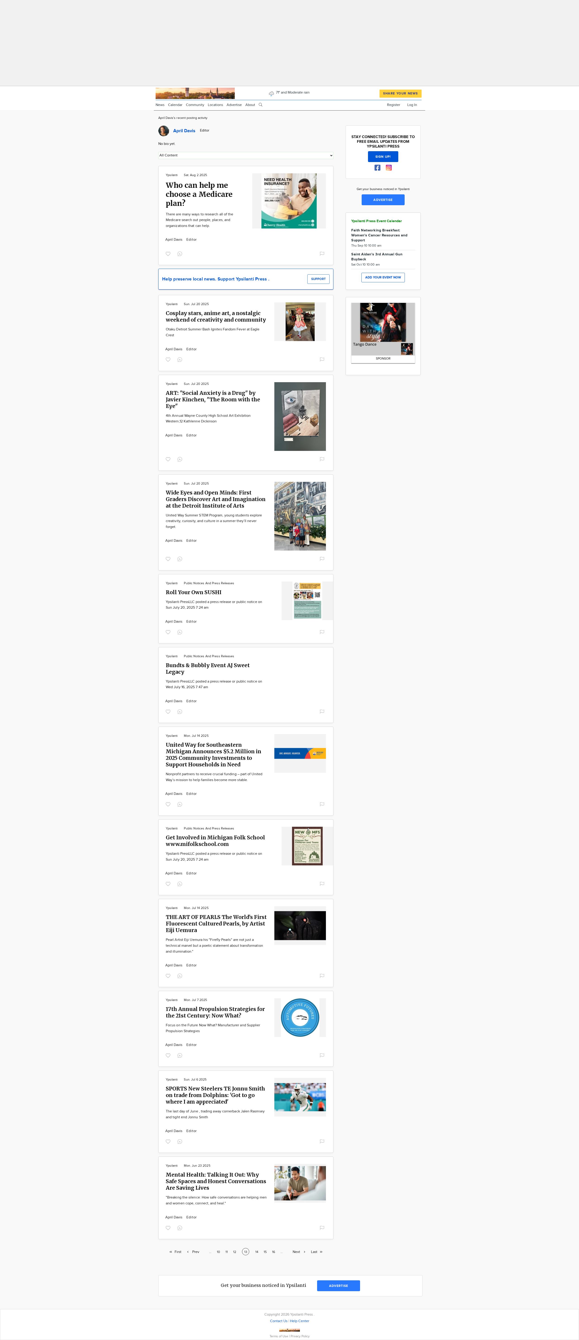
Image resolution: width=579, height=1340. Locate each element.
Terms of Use (279, 1336)
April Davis (174, 240)
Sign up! (383, 157)
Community (195, 105)
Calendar (175, 105)
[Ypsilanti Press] (195, 93)
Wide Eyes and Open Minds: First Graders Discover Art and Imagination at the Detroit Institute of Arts (216, 499)
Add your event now (383, 277)
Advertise (234, 105)
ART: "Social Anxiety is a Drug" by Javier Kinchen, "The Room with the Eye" (213, 399)
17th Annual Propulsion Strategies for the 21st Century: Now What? (215, 1012)
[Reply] (181, 253)
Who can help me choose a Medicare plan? (199, 194)
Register (393, 105)
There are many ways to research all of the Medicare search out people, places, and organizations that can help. (199, 220)
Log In (412, 105)
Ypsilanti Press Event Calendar (376, 221)
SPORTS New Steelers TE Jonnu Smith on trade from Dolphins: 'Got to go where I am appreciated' (215, 1095)
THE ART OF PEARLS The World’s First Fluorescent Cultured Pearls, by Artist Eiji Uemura (216, 923)
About (250, 105)
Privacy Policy (300, 1336)
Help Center (299, 1321)
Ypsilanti (172, 175)
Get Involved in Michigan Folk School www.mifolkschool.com (215, 840)
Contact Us (278, 1321)
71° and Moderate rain (292, 92)
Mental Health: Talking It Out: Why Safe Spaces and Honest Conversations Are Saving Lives (216, 1181)
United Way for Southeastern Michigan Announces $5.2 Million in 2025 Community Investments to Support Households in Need (213, 755)
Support (318, 279)
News (160, 105)
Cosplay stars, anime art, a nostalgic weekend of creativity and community (216, 316)
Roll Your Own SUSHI (193, 592)
